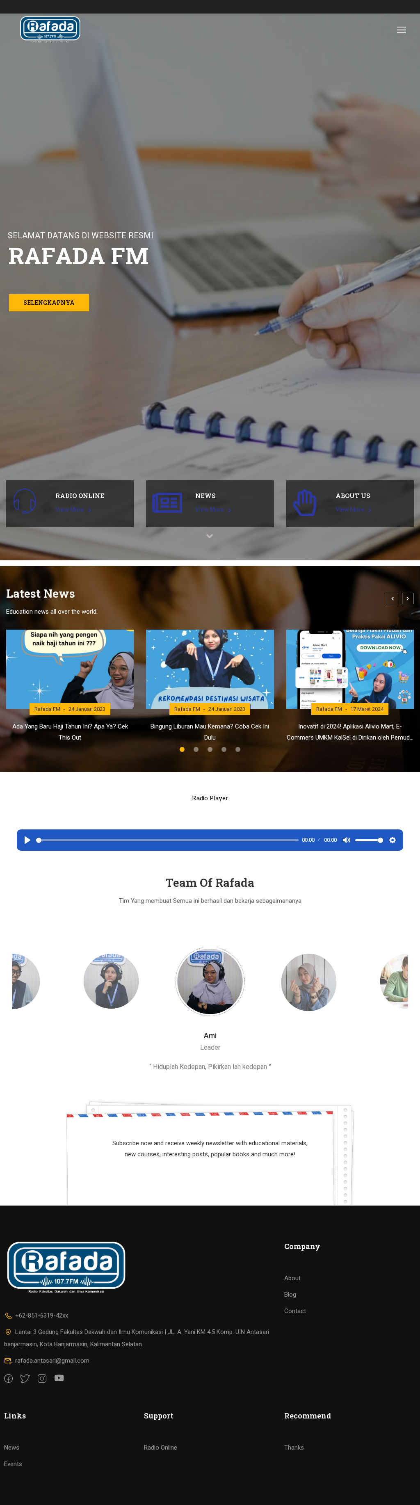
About (292, 1278)
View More (70, 509)
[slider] (167, 840)
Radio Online (160, 1447)
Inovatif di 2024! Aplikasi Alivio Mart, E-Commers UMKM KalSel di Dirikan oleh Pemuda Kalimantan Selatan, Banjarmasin (350, 733)
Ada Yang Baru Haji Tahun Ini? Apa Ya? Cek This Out (70, 732)
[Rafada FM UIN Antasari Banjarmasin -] (49, 29)
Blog (290, 1294)
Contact (295, 1311)
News (11, 1447)
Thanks (294, 1447)
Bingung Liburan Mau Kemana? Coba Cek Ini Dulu (210, 732)
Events (13, 1464)
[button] (182, 749)
